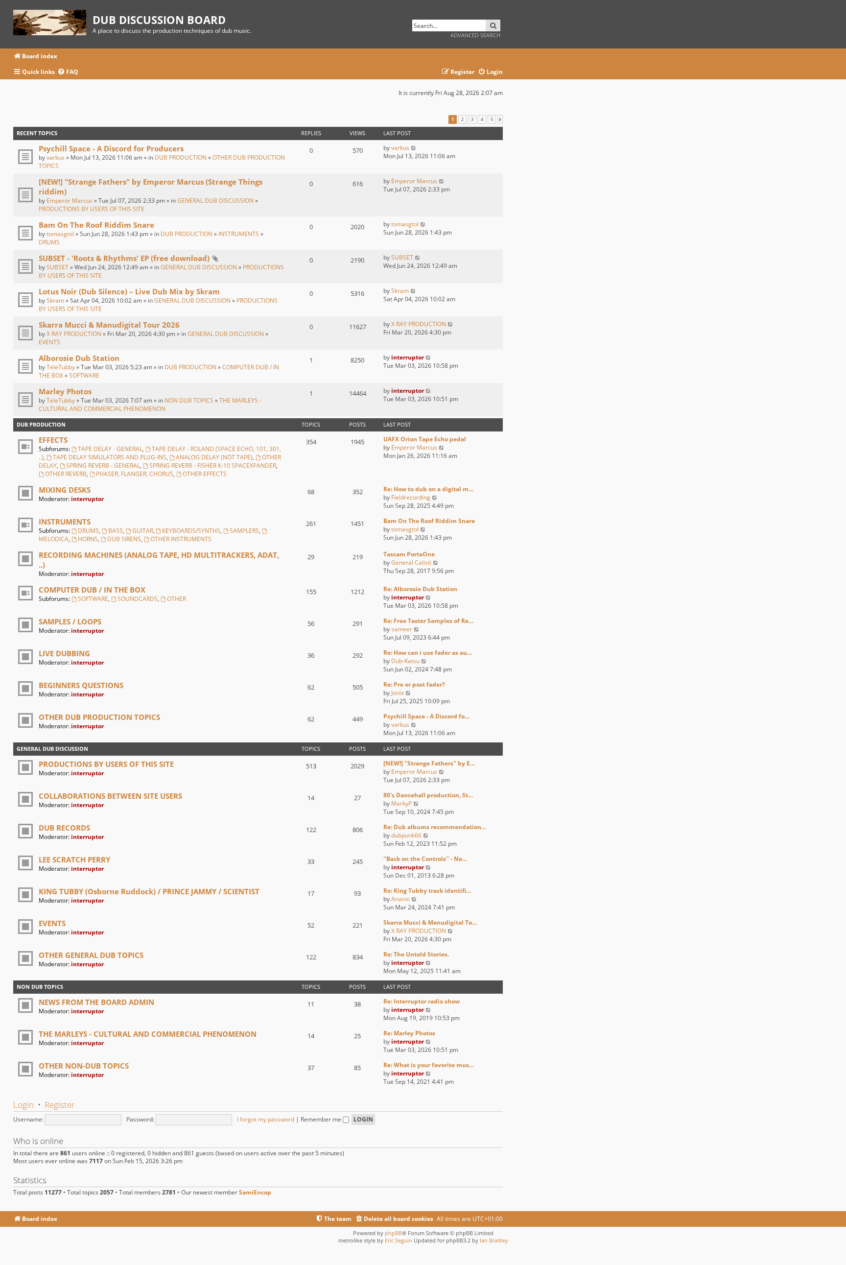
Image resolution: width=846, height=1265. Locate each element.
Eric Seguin (398, 1240)
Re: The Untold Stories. (416, 954)
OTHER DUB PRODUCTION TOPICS (99, 717)
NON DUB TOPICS (188, 400)
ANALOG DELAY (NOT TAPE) (214, 457)
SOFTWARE (84, 375)
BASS (115, 530)
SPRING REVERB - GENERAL (103, 465)
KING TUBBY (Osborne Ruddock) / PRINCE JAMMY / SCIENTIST (149, 891)
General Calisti (411, 562)
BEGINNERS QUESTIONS (81, 685)
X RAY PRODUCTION (74, 334)
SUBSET (58, 267)
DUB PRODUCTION (181, 157)
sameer (401, 629)
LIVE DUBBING (64, 653)
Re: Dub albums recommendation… (434, 827)
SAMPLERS (244, 530)
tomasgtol (60, 234)
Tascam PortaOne (409, 554)
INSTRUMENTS (238, 234)
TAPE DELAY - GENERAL (110, 449)
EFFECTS (53, 440)
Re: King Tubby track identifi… (427, 890)
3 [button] (472, 119)
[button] (500, 119)
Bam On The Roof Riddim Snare (96, 225)
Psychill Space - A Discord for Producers (111, 148)
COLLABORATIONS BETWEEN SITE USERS (110, 796)
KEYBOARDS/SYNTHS (191, 530)
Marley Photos (65, 391)
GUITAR (142, 530)
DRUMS (49, 242)
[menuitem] (67, 72)
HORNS (88, 539)
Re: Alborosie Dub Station (420, 589)
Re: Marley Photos (409, 1033)
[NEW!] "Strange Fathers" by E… (429, 763)
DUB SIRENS (124, 539)
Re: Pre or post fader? (414, 684)
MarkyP (401, 803)
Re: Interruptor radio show (421, 1001)
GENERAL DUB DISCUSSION (215, 200)
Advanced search (475, 35)
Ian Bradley (494, 1240)
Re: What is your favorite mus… (428, 1065)
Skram (55, 300)
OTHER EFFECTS (205, 474)
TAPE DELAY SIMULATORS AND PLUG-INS (109, 457)
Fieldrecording (410, 497)
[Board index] (53, 21)
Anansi (400, 899)
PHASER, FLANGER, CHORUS (134, 474)
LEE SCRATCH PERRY (74, 859)
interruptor (407, 357)
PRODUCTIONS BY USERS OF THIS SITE (91, 209)
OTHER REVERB (66, 474)
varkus (56, 157)
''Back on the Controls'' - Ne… (425, 859)
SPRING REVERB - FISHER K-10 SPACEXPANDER (212, 465)
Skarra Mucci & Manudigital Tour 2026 (109, 325)
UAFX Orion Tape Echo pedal (424, 439)
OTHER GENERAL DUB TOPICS (91, 955)
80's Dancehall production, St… (428, 795)
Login (23, 1104)
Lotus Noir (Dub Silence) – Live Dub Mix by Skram (129, 291)
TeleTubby (61, 367)
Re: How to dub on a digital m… (428, 489)
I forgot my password (265, 1119)
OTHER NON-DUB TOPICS (84, 1066)
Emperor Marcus (70, 200)
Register (60, 1104)
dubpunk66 (406, 835)
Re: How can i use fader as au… (427, 652)
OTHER (176, 599)
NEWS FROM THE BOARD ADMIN (96, 1002)
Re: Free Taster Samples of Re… (428, 621)
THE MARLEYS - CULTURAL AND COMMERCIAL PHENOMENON (150, 404)
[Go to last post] (414, 147)
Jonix (397, 693)
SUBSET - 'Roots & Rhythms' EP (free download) (124, 258)
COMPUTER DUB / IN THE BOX (92, 590)
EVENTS (49, 342)
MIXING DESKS (65, 490)
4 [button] (482, 119)
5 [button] (492, 119)
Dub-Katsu (405, 661)
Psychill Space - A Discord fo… (426, 716)
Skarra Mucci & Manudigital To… (430, 922)
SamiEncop (255, 1192)
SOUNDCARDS (138, 599)
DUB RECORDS (64, 828)
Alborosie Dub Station (79, 358)
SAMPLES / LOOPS (70, 621)
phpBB (393, 1233)
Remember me (322, 1119)
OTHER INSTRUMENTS (181, 539)
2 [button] (462, 119)
